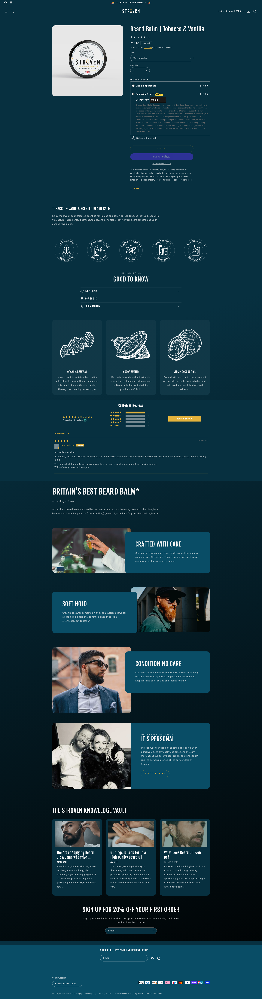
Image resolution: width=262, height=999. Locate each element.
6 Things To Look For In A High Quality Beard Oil (128, 855)
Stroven (62, 994)
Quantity (134, 65)
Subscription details (146, 138)
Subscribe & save (149, 94)
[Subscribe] (153, 930)
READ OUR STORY (155, 773)
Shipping (148, 47)
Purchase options (139, 79)
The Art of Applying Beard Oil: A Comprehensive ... (75, 855)
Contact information (154, 994)
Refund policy (90, 994)
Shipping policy (136, 994)
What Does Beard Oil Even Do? (182, 855)
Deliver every (142, 99)
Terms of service (120, 994)
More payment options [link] (162, 163)
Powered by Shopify (74, 994)
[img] (61, 441)
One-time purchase (146, 85)
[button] (6, 11)
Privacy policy (105, 994)
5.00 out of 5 (85, 417)
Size (132, 52)
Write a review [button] (184, 418)
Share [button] (136, 188)
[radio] (133, 86)
